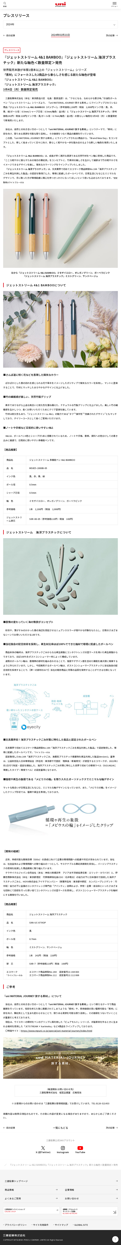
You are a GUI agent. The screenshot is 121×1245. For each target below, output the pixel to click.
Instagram (63, 1152)
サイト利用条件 (41, 1224)
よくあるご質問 (13, 1198)
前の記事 (10, 35)
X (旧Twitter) (43, 1152)
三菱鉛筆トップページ (16, 1181)
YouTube (80, 1152)
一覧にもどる (60, 1128)
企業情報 (69, 1189)
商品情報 (9, 1189)
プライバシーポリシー (16, 1224)
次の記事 (110, 35)
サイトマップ (61, 1224)
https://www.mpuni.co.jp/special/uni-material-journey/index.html (56, 1030)
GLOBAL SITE (81, 1224)
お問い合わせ (72, 1198)
